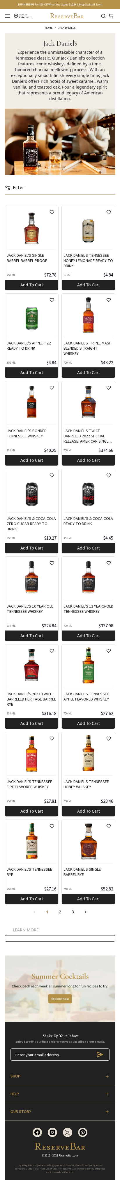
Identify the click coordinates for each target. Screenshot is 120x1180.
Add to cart (31, 285)
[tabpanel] (60, 938)
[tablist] (25, 930)
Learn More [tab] (26, 930)
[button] (51, 28)
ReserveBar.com (68, 1156)
